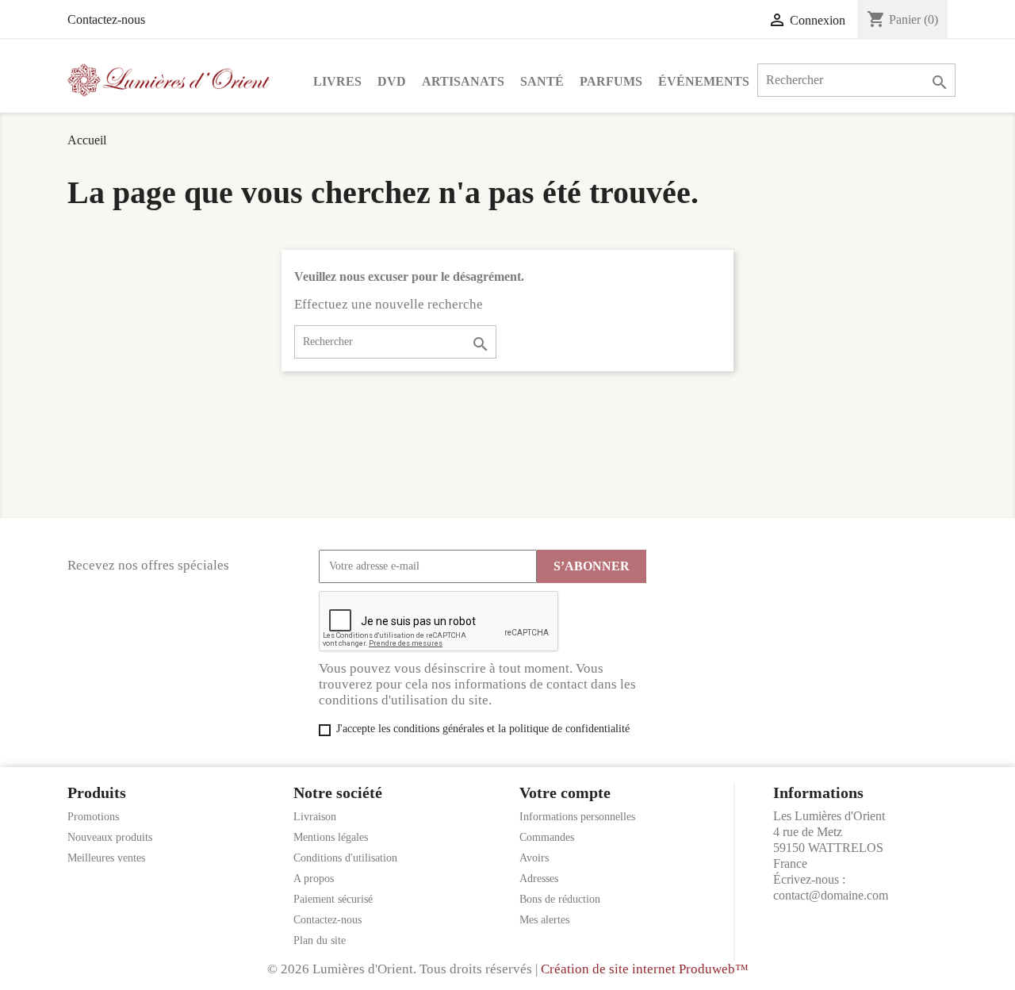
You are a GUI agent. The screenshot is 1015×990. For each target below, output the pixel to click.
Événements (703, 81)
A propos (313, 878)
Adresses (538, 878)
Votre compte (565, 792)
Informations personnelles (577, 817)
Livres (337, 81)
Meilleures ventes (106, 858)
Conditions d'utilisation (345, 858)
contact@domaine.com (830, 895)
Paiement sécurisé (333, 899)
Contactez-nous (106, 19)
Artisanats (463, 81)
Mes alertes (544, 920)
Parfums (611, 81)
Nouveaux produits (109, 837)
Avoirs (534, 858)
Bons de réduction (559, 899)
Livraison (314, 817)
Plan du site (319, 940)
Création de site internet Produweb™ (645, 969)
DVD (391, 81)
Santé (542, 81)
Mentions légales (330, 837)
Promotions (93, 817)
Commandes (546, 837)
